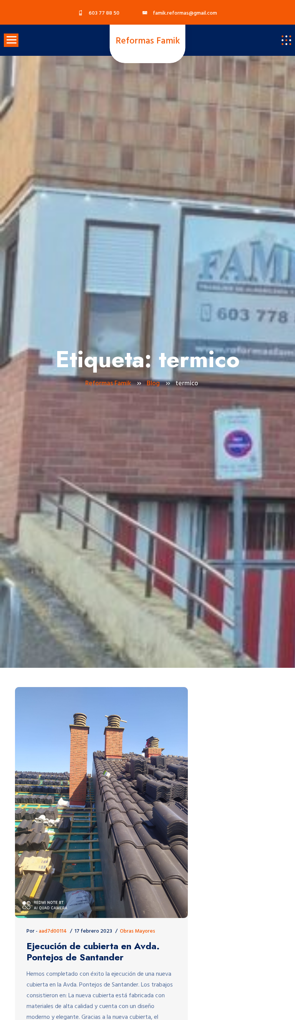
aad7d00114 (53, 931)
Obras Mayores (137, 931)
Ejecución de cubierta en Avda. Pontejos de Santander (93, 952)
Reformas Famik (148, 41)
